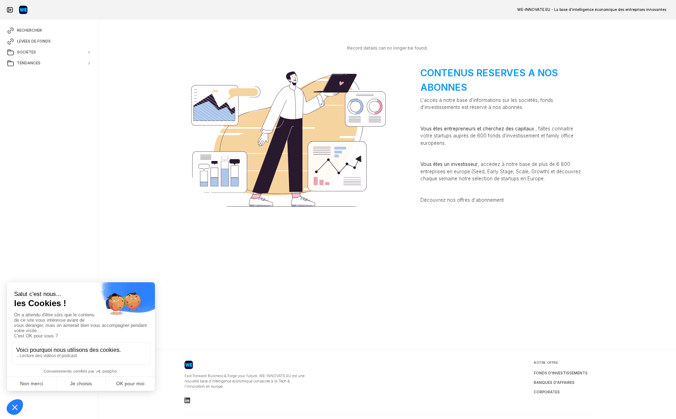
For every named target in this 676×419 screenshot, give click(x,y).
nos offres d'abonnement (475, 200)
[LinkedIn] (187, 400)
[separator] (98, 219)
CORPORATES (547, 392)
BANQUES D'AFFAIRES (554, 382)
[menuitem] (591, 9)
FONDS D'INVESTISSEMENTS (561, 373)
